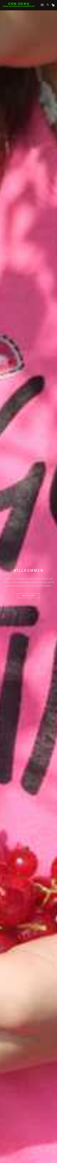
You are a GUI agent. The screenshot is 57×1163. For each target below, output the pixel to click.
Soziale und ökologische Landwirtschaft (19, 6)
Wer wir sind (28, 596)
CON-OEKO (18, 3)
